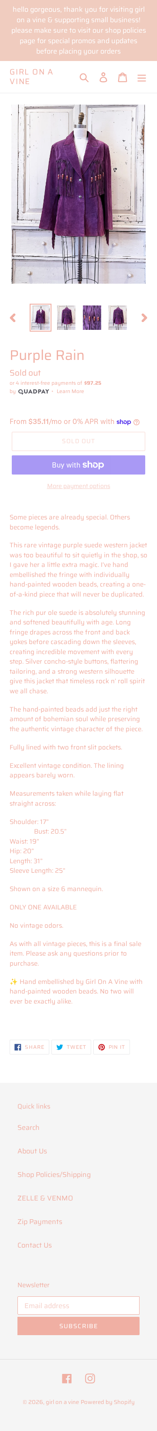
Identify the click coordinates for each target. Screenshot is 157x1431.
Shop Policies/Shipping (54, 1174)
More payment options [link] (78, 486)
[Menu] (141, 76)
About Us (32, 1151)
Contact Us (34, 1245)
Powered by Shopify (108, 1402)
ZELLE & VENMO (45, 1198)
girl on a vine (32, 77)
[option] (40, 318)
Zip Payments (39, 1221)
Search (28, 1127)
